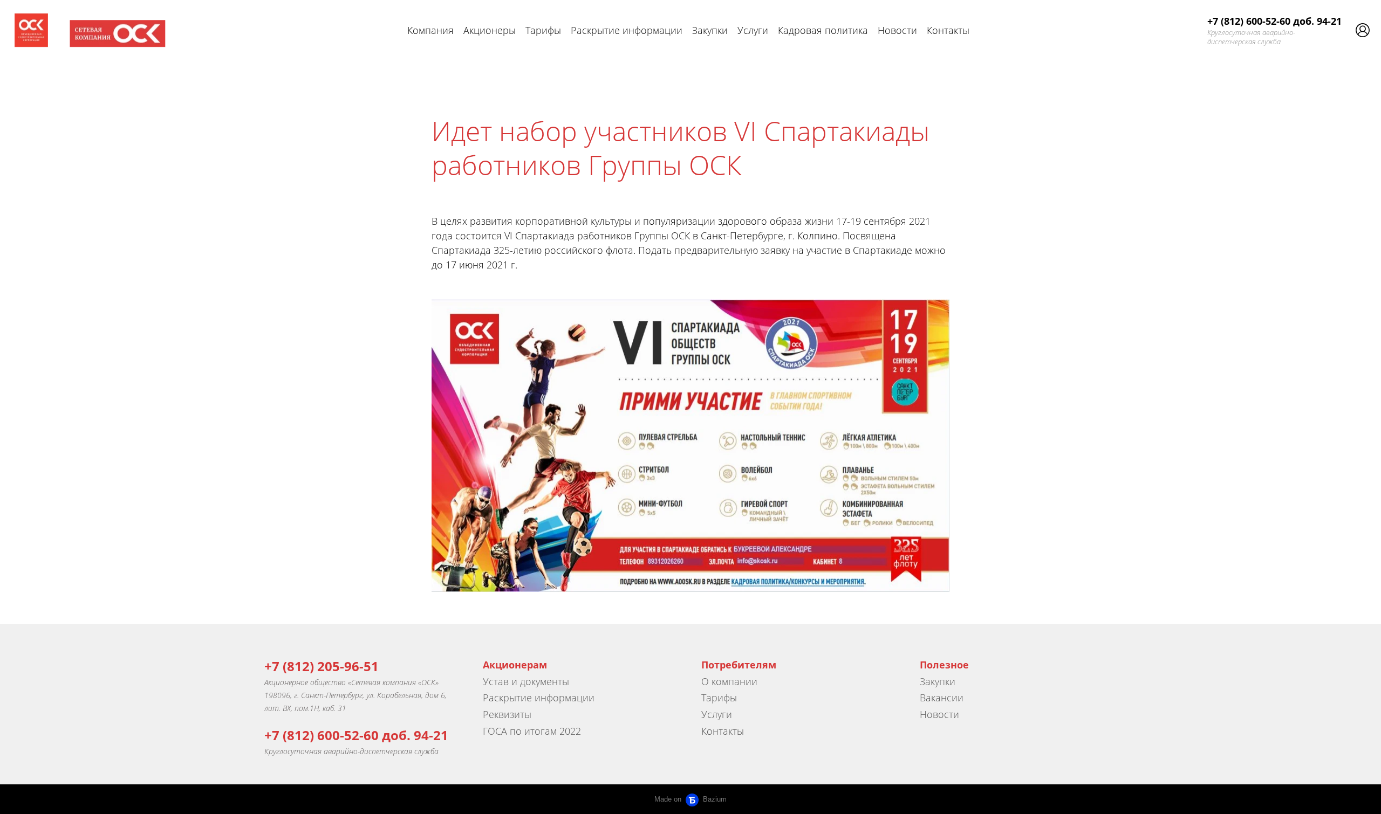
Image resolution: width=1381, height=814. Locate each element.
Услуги (752, 30)
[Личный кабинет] (1362, 30)
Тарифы (543, 30)
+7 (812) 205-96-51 (321, 666)
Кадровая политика (823, 30)
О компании (729, 681)
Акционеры (489, 30)
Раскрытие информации (626, 30)
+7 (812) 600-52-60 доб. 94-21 (1274, 21)
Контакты (948, 30)
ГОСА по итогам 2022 (532, 731)
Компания (430, 30)
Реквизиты (507, 714)
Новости (897, 30)
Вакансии (941, 697)
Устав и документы (526, 681)
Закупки (710, 30)
